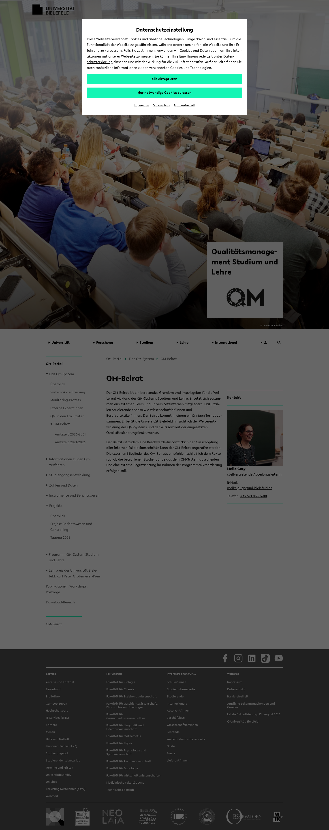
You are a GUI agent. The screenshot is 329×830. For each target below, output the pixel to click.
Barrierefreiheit (184, 105)
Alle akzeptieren (164, 78)
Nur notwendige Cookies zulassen (165, 92)
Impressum (141, 105)
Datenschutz (161, 105)
